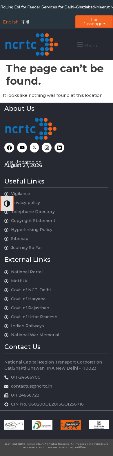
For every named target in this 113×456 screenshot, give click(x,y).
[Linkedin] (59, 147)
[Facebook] (9, 147)
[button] (86, 44)
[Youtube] (22, 147)
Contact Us (22, 347)
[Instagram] (47, 147)
